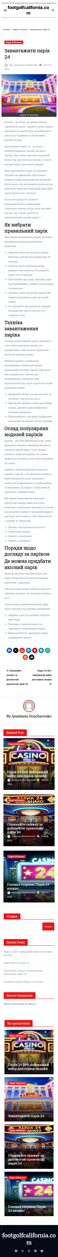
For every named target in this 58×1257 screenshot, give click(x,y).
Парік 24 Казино (14, 42)
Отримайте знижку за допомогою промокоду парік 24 (25, 828)
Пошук (12, 916)
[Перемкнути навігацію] (5, 10)
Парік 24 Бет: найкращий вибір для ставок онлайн (27, 774)
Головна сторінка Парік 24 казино (28, 886)
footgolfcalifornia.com (28, 10)
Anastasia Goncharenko (26, 64)
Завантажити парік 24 (16, 962)
